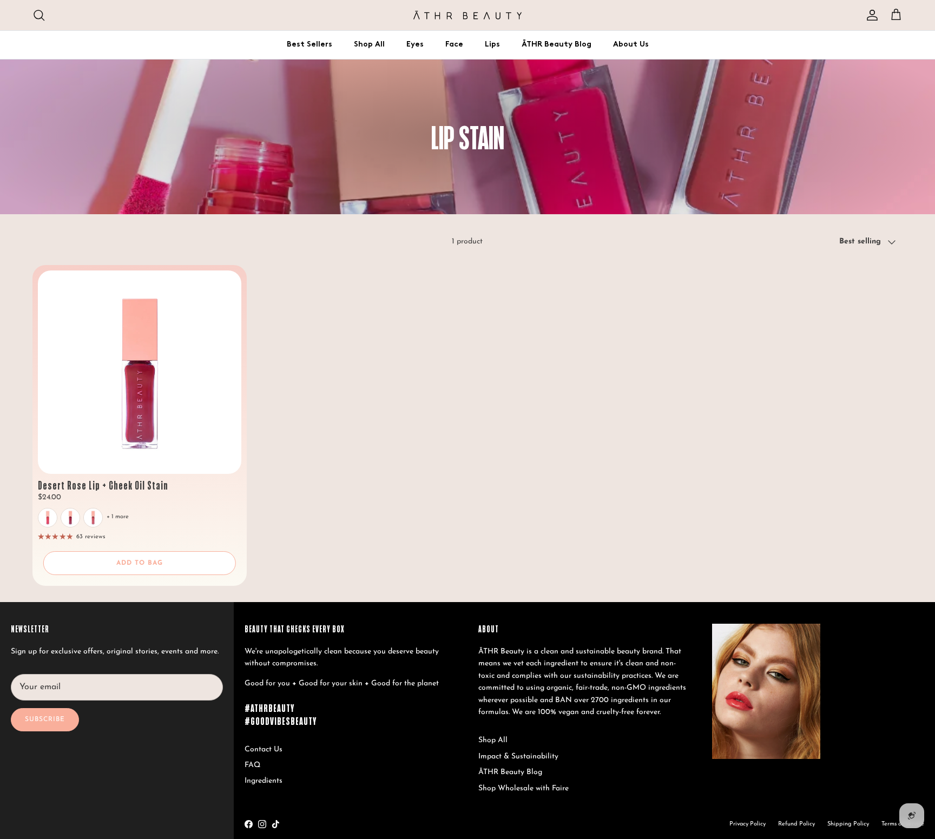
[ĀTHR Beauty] (467, 15)
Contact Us (263, 749)
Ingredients (263, 781)
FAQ (252, 765)
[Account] (870, 15)
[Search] (38, 15)
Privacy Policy (747, 824)
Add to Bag (139, 563)
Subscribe (45, 719)
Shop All (369, 44)
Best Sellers (309, 44)
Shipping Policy (848, 824)
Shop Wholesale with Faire (523, 788)
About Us (631, 44)
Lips (492, 44)
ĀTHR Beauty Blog (556, 44)
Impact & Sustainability (518, 756)
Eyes (415, 44)
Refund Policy (796, 824)
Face (454, 44)
